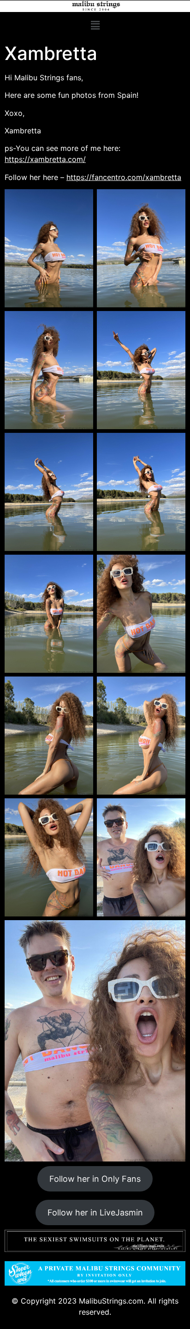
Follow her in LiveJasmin (95, 1212)
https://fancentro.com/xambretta (123, 177)
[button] (95, 25)
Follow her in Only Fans (95, 1179)
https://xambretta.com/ (45, 159)
